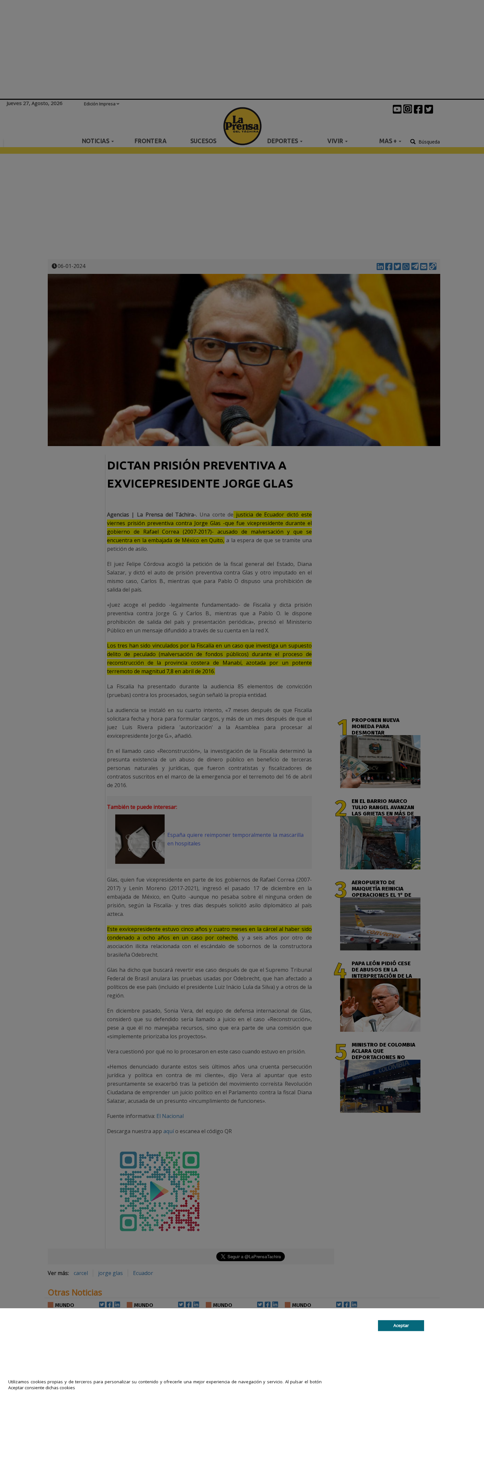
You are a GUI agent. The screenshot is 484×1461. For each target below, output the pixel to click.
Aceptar (401, 1325)
